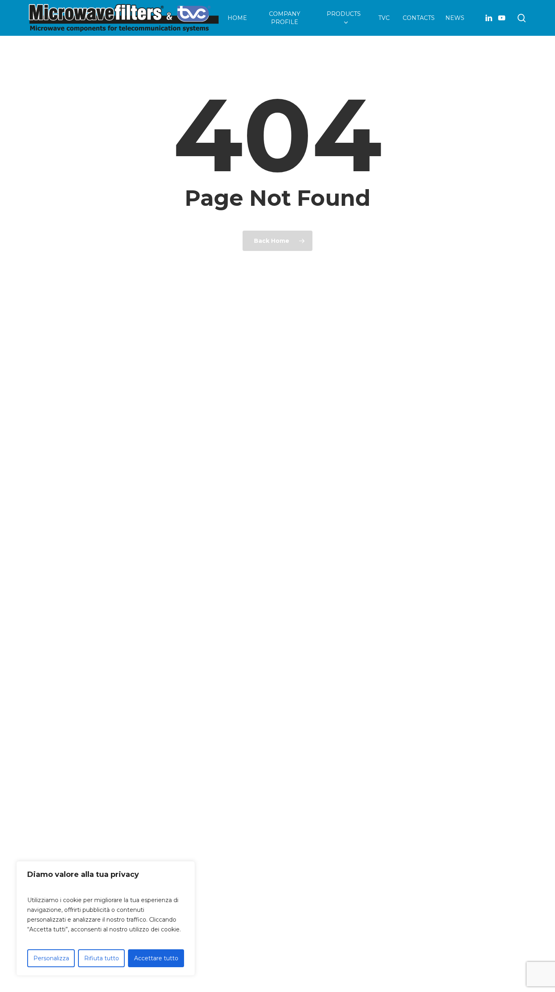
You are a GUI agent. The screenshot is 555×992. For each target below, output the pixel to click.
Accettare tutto (156, 958)
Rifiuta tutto (101, 958)
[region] (105, 918)
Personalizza (51, 958)
